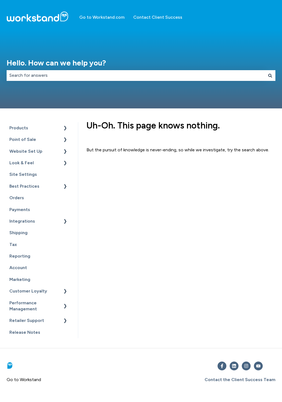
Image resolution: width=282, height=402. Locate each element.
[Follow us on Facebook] (222, 366)
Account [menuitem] (18, 267)
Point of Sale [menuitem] (22, 139)
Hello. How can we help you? (56, 62)
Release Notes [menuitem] (24, 332)
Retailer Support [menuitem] (26, 320)
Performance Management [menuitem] (23, 305)
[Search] (270, 75)
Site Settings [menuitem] (23, 174)
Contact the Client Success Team (240, 379)
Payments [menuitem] (19, 209)
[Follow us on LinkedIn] (234, 366)
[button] (65, 128)
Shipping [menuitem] (18, 232)
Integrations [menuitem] (22, 221)
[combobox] (136, 75)
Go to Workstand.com (101, 17)
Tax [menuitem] (13, 244)
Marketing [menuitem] (19, 279)
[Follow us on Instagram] (246, 366)
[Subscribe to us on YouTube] (258, 366)
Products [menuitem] (18, 127)
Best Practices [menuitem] (24, 186)
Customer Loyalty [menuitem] (28, 291)
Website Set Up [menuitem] (25, 151)
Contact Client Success (157, 17)
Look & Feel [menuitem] (21, 162)
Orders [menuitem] (16, 197)
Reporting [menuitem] (19, 256)
